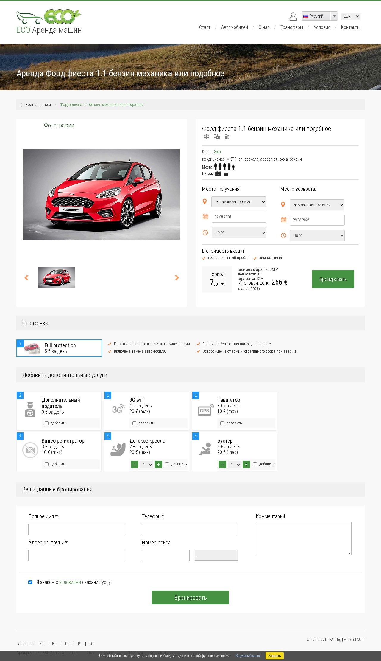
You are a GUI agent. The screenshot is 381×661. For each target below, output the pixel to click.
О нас (264, 27)
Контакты (350, 27)
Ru (92, 643)
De (67, 643)
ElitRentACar (354, 639)
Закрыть (274, 656)
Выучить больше (247, 656)
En (41, 643)
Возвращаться (38, 104)
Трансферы (291, 27)
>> (174, 277)
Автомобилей (234, 27)
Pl (79, 643)
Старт (204, 27)
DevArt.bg (333, 639)
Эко (217, 151)
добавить (58, 423)
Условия (322, 27)
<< (29, 277)
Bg (54, 643)
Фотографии (59, 125)
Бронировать (333, 279)
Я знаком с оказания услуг (75, 582)
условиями (70, 582)
